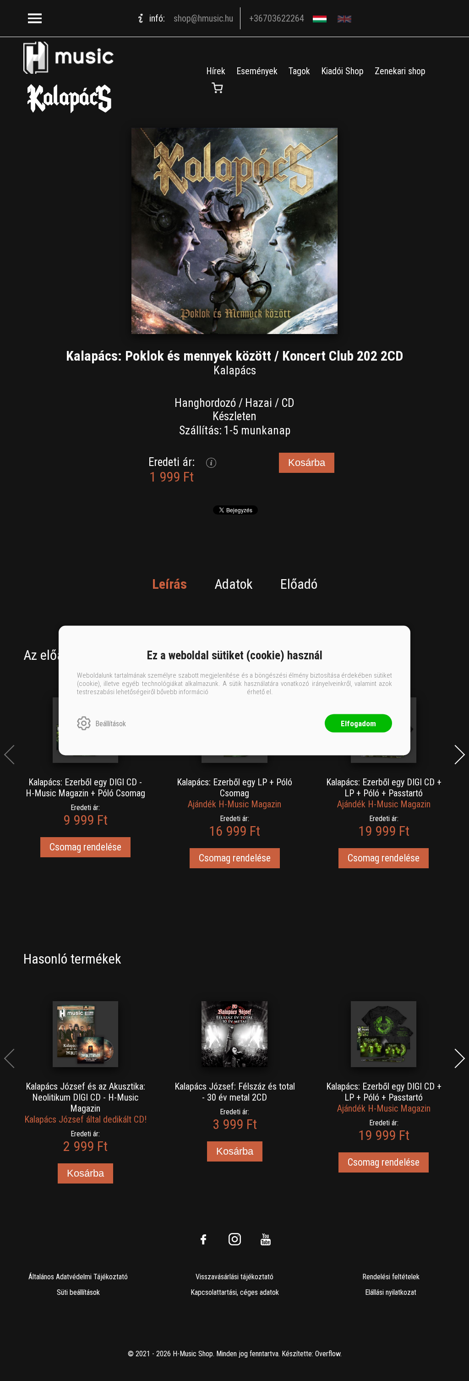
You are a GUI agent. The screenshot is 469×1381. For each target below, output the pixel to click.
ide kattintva (227, 692)
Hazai (258, 403)
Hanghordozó (205, 403)
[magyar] (321, 18)
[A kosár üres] (217, 88)
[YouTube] (266, 1239)
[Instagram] (234, 1239)
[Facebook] (203, 1239)
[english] (346, 18)
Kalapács (234, 370)
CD (287, 403)
